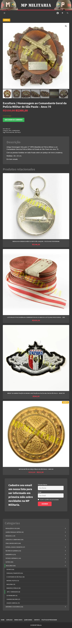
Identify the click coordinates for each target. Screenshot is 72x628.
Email (39, 492)
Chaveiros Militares (13, 599)
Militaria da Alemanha (13, 551)
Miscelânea (11, 566)
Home (2, 620)
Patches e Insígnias (13, 558)
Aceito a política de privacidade (49, 499)
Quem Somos (28, 620)
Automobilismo (12, 595)
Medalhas (10, 536)
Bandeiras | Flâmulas (13, 588)
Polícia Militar (10, 132)
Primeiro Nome (42, 484)
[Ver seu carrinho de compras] (62, 13)
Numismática (11, 554)
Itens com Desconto (13, 543)
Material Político (13, 580)
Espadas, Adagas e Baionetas (15, 547)
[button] (67, 13)
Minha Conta (18, 620)
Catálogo (9, 620)
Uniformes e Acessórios (14, 607)
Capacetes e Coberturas (14, 539)
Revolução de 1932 (13, 528)
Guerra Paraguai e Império (15, 532)
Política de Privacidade (49, 620)
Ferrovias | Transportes (15, 573)
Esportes (10, 569)
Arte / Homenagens (14, 130)
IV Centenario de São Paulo (15, 577)
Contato (37, 620)
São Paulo (18, 132)
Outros (9, 562)
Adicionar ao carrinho (13, 120)
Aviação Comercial (13, 603)
